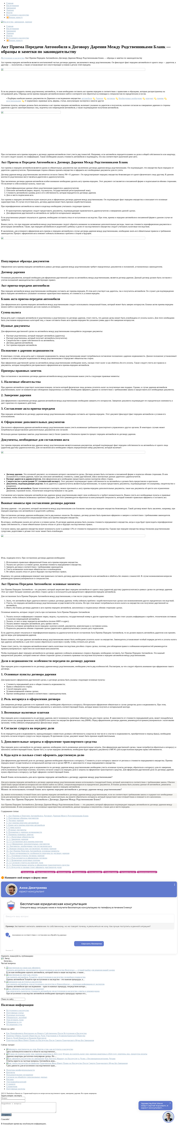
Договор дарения (15, 820)
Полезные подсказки (15, 1015)
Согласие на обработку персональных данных (26, 1077)
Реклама (10, 1079)
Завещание (11, 8)
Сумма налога (13, 827)
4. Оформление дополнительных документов (28, 844)
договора (111, 98)
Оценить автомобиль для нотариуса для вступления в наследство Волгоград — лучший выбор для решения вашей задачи (60, 970)
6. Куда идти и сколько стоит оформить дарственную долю (34, 867)
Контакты (10, 1072)
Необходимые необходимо (130, 98)
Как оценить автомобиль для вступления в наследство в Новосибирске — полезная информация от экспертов (55, 984)
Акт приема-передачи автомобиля (22, 823)
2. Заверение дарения (17, 839)
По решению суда (14, 1024)
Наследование (12, 5)
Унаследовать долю (15, 1020)
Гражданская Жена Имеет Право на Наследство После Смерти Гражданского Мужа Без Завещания (50, 1040)
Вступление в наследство (17, 15)
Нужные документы (16, 830)
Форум (9, 12)
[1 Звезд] (5, 958)
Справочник (11, 1086)
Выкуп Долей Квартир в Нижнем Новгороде (26, 1038)
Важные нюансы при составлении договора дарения (31, 848)
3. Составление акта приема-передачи (24, 841)
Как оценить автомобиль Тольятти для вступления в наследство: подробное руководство (45, 977)
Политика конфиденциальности (20, 1070)
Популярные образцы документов (22, 818)
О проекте (10, 1084)
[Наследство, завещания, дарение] (16, 22)
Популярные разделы (15, 1089)
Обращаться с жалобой (16, 1017)
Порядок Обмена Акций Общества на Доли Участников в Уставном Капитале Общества (45, 1036)
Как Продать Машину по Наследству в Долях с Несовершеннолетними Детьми (80, 1058)
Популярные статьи (15, 1013)
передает (149, 98)
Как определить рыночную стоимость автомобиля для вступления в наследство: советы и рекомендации (53, 991)
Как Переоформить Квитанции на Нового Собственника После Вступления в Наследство (46, 1033)
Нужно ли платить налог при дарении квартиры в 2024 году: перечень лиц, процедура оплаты (105, 1054)
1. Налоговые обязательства (20, 837)
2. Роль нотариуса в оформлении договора (26, 858)
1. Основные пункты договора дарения (25, 855)
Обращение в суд (14, 1022)
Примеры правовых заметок (19, 834)
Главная (9, 3)
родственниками (13, 101)
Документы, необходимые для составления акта (29, 846)
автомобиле (87, 98)
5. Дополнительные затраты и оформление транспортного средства (37, 865)
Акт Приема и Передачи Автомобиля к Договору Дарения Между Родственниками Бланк (47, 816)
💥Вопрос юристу (14, 17)
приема (160, 98)
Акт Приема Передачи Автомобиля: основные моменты (32, 851)
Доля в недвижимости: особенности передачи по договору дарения (37, 853)
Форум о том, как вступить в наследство (55, 1049)
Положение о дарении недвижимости (24, 832)
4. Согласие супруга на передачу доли (24, 863)
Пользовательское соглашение (19, 1075)
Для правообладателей (16, 1082)
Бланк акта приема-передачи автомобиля (25, 825)
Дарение (10, 10)
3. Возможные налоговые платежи (23, 860)
